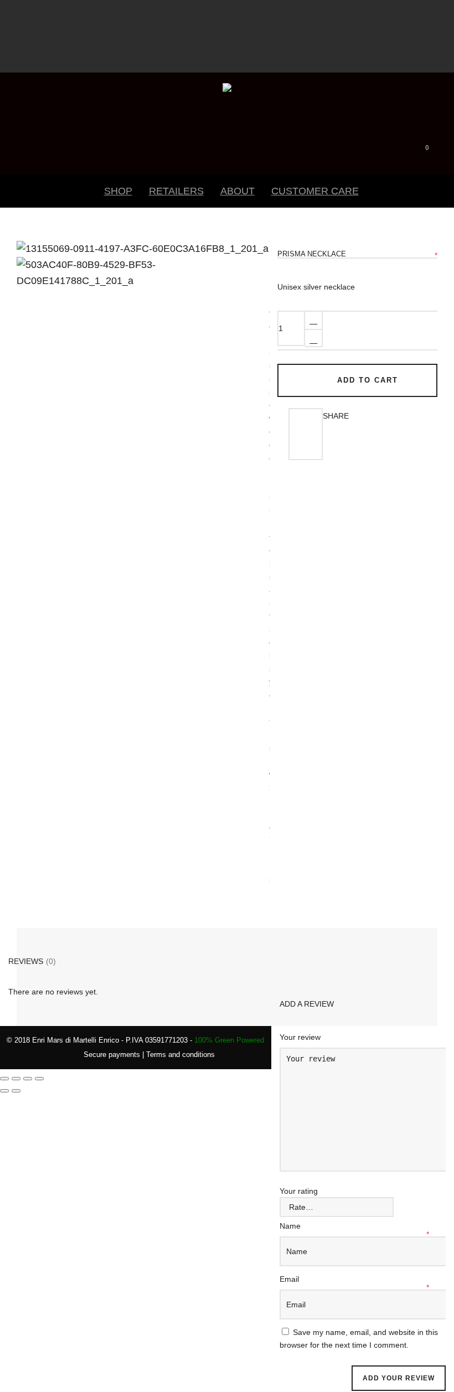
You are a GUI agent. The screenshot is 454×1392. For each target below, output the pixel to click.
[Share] (27, 1078)
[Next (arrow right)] (16, 1090)
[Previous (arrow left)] (4, 1090)
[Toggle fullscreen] (16, 1078)
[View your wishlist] (443, 145)
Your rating (299, 1191)
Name (291, 1225)
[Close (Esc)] (39, 1078)
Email (290, 1279)
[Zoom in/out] (4, 1078)
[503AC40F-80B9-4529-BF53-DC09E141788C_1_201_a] (36, 261)
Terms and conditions (180, 1054)
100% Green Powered (229, 1040)
